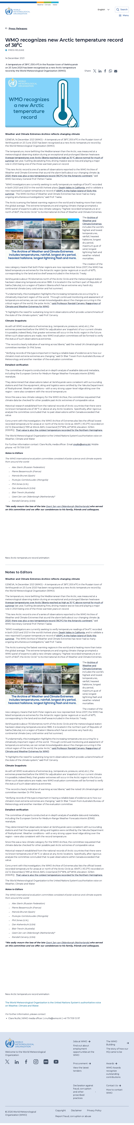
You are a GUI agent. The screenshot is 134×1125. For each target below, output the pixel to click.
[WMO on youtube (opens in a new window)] (56, 1062)
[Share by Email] (115, 70)
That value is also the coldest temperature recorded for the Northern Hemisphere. (59, 430)
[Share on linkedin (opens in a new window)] (100, 70)
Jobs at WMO (80, 1041)
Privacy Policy (94, 1110)
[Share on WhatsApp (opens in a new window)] (110, 70)
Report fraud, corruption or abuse (73, 1116)
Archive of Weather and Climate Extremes (92, 220)
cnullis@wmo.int (82, 444)
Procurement (80, 1063)
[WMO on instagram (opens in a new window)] (36, 1061)
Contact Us (112, 1085)
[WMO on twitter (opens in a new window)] (7, 1062)
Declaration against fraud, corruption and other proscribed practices (83, 1091)
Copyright (60, 1110)
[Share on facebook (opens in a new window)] (105, 70)
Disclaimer (76, 1110)
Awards (110, 1063)
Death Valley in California (72, 187)
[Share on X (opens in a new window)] (94, 70)
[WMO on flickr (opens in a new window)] (46, 1061)
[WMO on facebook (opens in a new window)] (26, 1062)
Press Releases (18, 28)
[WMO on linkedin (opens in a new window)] (17, 1062)
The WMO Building (111, 1043)
